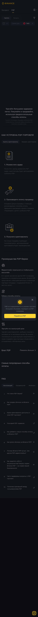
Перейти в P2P (20, 316)
